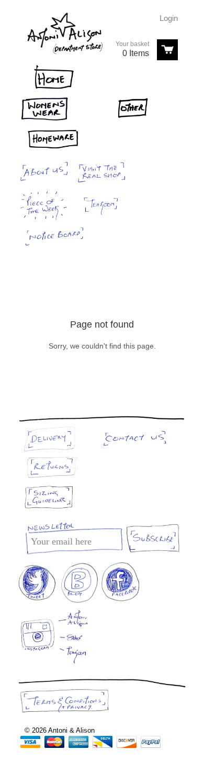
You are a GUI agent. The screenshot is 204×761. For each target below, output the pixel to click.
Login (169, 18)
